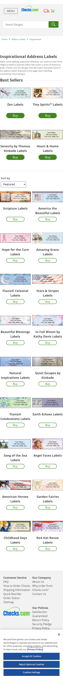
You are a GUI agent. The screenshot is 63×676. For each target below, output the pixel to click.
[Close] (59, 634)
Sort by (5, 178)
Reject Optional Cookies (31, 664)
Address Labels (18, 39)
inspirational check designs (12, 73)
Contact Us (39, 594)
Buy (15, 115)
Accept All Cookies (31, 656)
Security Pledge (42, 624)
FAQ (5, 582)
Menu (11, 11)
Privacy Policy (40, 628)
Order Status (11, 598)
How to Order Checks (16, 586)
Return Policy (40, 620)
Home (5, 39)
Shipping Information (16, 590)
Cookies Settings (31, 672)
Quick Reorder (12, 594)
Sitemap (8, 602)
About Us (38, 582)
